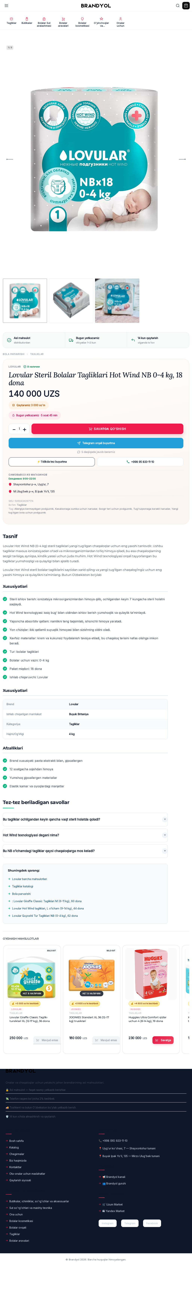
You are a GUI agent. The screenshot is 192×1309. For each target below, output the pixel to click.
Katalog (14, 1147)
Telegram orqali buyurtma (98, 443)
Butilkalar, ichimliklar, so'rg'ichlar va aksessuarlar (39, 1201)
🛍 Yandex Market (113, 1211)
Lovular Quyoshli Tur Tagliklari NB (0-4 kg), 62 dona (45, 916)
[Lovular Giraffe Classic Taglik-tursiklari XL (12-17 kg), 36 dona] (32, 974)
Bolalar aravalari (19, 1240)
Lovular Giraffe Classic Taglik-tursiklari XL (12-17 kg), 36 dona (30, 1019)
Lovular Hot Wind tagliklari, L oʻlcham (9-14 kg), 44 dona (48, 908)
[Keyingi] (182, 159)
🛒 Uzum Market (112, 1204)
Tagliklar (37, 354)
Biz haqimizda (17, 1160)
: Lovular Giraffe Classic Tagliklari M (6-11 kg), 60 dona (47, 901)
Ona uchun (16, 1214)
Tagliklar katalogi (22, 886)
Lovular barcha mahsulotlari (29, 879)
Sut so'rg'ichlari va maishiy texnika (30, 1207)
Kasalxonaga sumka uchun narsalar (76, 508)
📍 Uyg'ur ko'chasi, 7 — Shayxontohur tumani (127, 1148)
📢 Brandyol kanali (113, 1176)
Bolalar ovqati (17, 1227)
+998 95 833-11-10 (142, 461)
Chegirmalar (16, 1154)
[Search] (178, 6)
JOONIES (76, 1009)
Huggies (135, 1009)
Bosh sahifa (16, 1140)
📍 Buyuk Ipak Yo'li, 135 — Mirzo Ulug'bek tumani (129, 1156)
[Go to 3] (117, 301)
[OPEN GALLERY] (94, 159)
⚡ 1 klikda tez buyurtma (52, 461)
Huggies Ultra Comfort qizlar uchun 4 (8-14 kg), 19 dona (147, 1019)
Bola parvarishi (14, 354)
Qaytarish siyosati (20, 1180)
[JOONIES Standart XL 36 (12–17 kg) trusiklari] (91, 974)
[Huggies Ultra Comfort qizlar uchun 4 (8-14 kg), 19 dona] (151, 974)
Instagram (107, 1223)
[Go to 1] (25, 301)
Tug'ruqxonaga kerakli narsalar (151, 508)
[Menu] (6, 6)
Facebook (152, 1223)
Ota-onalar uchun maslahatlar (27, 1173)
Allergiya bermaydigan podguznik (34, 508)
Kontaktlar (15, 1167)
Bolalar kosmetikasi (21, 1221)
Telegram (129, 1223)
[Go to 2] (71, 301)
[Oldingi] (9, 159)
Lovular (15, 366)
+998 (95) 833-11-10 (115, 1140)
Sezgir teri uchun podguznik (115, 508)
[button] (163, 1040)
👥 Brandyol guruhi (114, 1183)
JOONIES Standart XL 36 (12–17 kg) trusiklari (89, 1019)
